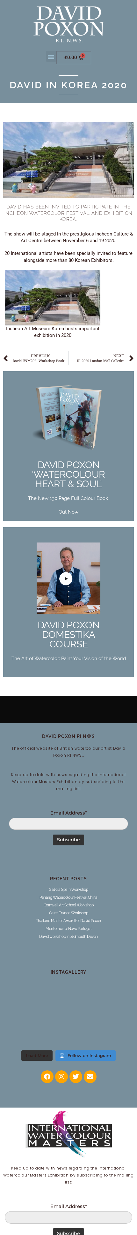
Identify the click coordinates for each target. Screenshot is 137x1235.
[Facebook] (47, 1076)
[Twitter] (75, 1076)
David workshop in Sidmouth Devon (68, 936)
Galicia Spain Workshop (68, 889)
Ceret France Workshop (68, 913)
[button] (51, 56)
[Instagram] (61, 1076)
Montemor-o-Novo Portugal (68, 928)
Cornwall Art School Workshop (69, 905)
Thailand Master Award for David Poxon (68, 920)
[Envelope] (90, 1076)
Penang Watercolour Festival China (68, 897)
